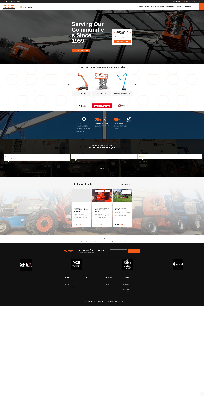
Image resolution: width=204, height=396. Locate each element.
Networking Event (126, 193)
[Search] (196, 6)
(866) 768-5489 (28, 7)
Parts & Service (159, 6)
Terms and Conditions (119, 301)
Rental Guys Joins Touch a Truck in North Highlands (81, 209)
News (187, 1)
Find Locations (177, 1)
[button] (73, 106)
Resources (188, 6)
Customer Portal (170, 6)
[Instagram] (194, 1)
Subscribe (133, 251)
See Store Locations (82, 50)
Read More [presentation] (82, 223)
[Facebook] (192, 1)
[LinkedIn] (199, 1)
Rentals (141, 6)
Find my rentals (121, 41)
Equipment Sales (149, 6)
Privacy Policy (110, 301)
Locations (179, 6)
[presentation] (68, 84)
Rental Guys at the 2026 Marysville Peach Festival (102, 209)
